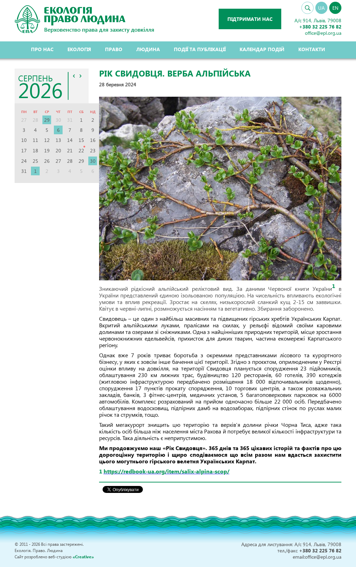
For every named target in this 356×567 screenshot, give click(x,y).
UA (321, 8)
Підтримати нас (250, 19)
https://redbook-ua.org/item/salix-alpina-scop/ (166, 471)
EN (335, 8)
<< (74, 76)
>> (80, 76)
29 (47, 120)
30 (93, 161)
